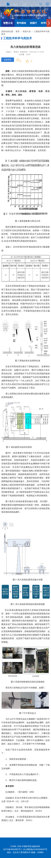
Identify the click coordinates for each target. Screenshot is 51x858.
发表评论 (7, 60)
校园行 (33, 23)
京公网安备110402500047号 (35, 849)
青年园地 (21, 23)
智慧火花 (8, 23)
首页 (17, 31)
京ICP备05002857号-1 (12, 849)
